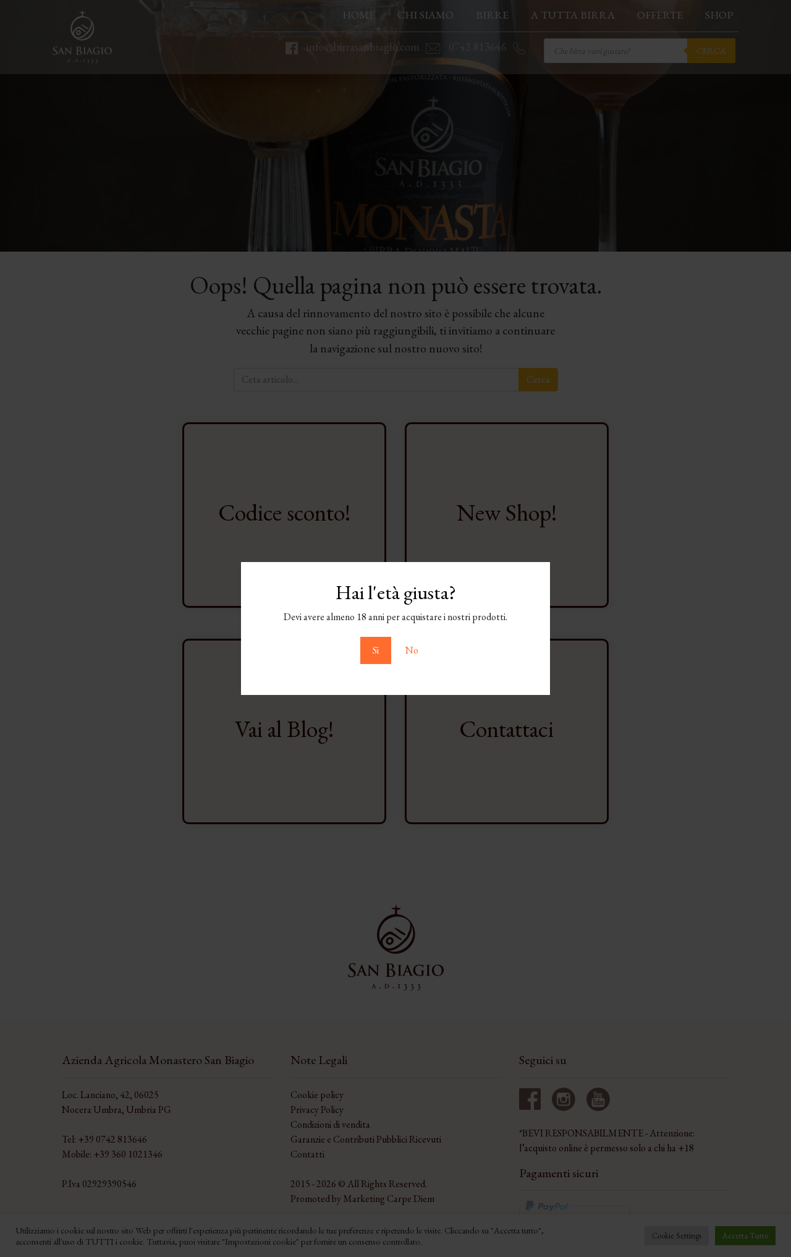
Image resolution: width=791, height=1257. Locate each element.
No (411, 650)
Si (376, 650)
